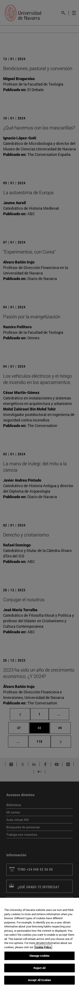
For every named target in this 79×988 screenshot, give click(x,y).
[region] (39, 943)
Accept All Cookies (39, 980)
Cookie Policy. (43, 947)
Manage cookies (39, 956)
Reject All (39, 968)
